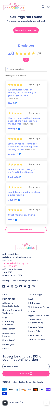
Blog (4, 317)
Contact (32, 311)
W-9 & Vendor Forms (38, 307)
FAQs (30, 299)
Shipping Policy (35, 327)
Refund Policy (35, 331)
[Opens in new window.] (16, 103)
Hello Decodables (17, 382)
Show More (13, 98)
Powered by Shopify (34, 382)
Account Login (35, 294)
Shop (4, 294)
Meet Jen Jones (10, 299)
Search (5, 348)
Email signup (8, 344)
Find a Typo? (8, 340)
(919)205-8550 (9, 266)
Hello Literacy (8, 328)
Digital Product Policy (38, 315)
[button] (43, 7)
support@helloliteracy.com (15, 263)
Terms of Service (36, 339)
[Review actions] (43, 84)
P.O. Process (34, 303)
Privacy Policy (35, 335)
